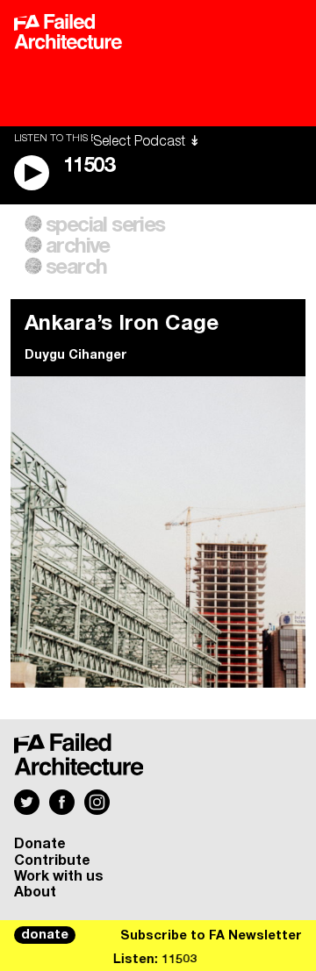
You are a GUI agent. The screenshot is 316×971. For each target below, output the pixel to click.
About (35, 892)
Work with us (59, 876)
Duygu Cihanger (76, 355)
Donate (40, 844)
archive (78, 246)
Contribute (52, 860)
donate (44, 935)
